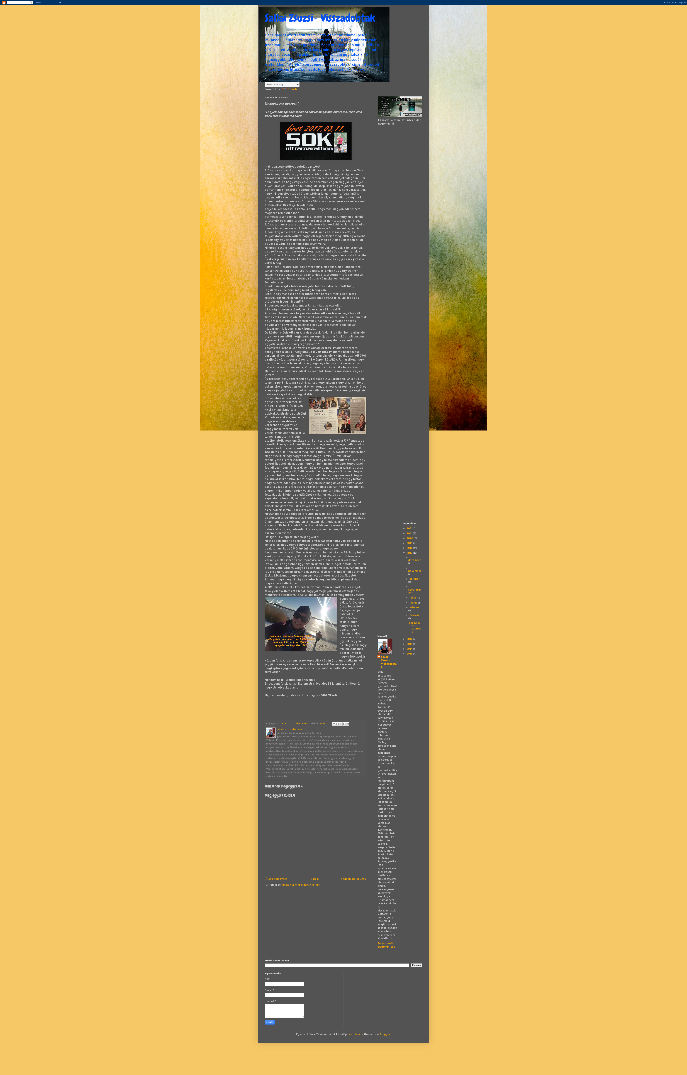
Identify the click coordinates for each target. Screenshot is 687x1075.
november (414, 570)
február (414, 615)
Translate (294, 89)
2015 (410, 643)
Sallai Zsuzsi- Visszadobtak (320, 18)
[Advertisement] (399, 184)
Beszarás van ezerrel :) (415, 627)
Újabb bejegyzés (276, 878)
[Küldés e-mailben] (334, 724)
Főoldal (314, 878)
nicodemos (356, 1034)
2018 (410, 547)
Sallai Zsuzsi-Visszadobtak (389, 662)
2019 (410, 542)
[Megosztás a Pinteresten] (347, 724)
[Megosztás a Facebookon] (344, 724)
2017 (410, 552)
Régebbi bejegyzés (353, 878)
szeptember (414, 591)
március (414, 607)
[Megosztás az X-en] (341, 724)
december (414, 559)
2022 (410, 528)
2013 (410, 653)
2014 (410, 648)
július (413, 597)
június (414, 602)
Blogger (385, 1034)
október (415, 578)
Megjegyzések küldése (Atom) (301, 884)
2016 (410, 638)
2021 (410, 533)
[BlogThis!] (337, 724)
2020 (410, 538)
